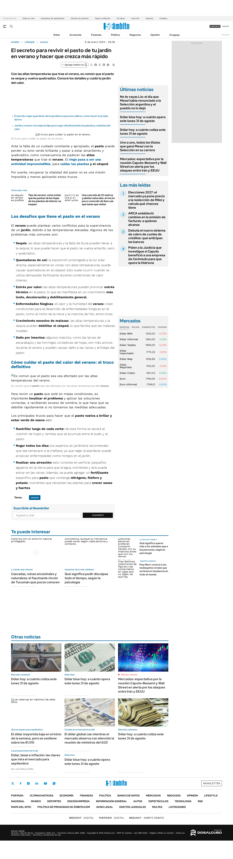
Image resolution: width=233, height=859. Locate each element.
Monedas (124, 327)
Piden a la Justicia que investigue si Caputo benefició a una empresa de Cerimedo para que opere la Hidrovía (146, 255)
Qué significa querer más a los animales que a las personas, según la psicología (153, 548)
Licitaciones (177, 807)
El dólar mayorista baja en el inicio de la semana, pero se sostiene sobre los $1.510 (36, 738)
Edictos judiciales (132, 807)
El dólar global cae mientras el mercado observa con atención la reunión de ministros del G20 (89, 738)
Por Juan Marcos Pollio (22, 769)
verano (44, 42)
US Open (121, 18)
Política (115, 35)
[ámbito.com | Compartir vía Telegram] (108, 64)
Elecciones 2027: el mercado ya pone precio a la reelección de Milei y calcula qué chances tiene (146, 200)
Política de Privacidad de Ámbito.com (63, 807)
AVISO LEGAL (104, 807)
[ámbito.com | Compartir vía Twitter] (99, 64)
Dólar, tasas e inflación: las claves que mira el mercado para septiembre (35, 759)
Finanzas (96, 35)
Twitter (12, 783)
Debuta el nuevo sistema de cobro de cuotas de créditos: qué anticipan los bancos (146, 236)
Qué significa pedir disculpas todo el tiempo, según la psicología (86, 578)
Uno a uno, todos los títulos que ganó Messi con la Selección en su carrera (140, 146)
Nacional (18, 801)
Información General (111, 801)
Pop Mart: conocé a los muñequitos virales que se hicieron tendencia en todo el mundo (153, 569)
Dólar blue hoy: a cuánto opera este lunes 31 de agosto (142, 119)
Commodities (148, 327)
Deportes (54, 801)
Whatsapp (54, 783)
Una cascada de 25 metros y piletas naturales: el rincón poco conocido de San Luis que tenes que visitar (98, 199)
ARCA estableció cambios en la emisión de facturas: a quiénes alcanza (146, 219)
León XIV (135, 18)
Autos (137, 801)
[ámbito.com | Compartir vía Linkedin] (104, 64)
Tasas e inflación (102, 18)
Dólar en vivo (29, 18)
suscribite (215, 26)
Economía (75, 35)
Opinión (155, 35)
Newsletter (226, 35)
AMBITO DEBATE (146, 817)
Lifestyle (30, 42)
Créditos (163, 18)
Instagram (28, 783)
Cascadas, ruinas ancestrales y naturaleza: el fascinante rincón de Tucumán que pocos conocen (35, 578)
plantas (83, 164)
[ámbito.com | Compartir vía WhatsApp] (91, 64)
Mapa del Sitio (21, 807)
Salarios (149, 18)
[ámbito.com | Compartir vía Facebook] (95, 64)
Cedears (162, 327)
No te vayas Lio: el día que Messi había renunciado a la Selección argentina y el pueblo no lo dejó (140, 102)
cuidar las (68, 164)
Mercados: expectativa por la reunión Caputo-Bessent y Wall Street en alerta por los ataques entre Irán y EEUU (143, 164)
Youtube (45, 783)
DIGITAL (81, 817)
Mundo (36, 801)
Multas (157, 807)
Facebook (20, 783)
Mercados (153, 795)
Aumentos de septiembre (52, 18)
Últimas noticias (41, 795)
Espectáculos (158, 801)
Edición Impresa (78, 801)
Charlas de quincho (80, 18)
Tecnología (183, 801)
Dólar (56, 35)
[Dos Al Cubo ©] (206, 832)
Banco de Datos (128, 795)
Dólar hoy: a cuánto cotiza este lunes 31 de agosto (143, 132)
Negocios (135, 35)
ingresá (225, 26)
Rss (200, 801)
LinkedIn (36, 783)
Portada (17, 795)
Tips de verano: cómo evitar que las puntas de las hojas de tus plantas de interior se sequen (44, 199)
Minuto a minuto (129, 674)
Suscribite (98, 515)
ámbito (15, 42)
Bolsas (135, 327)
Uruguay (174, 35)
